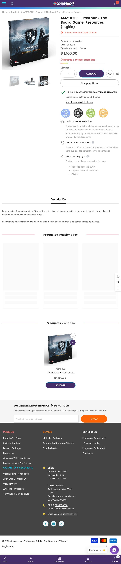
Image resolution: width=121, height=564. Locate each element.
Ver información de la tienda (79, 102)
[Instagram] (53, 524)
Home (5, 12)
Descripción (58, 199)
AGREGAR (91, 73)
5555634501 (68, 508)
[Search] (12, 4)
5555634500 (61, 505)
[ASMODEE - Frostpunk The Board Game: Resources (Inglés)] (60, 349)
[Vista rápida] (73, 342)
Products (15, 12)
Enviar (94, 418)
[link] (21, 297)
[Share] (116, 73)
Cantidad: (65, 67)
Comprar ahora (89, 83)
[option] (29, 43)
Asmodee (77, 41)
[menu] (4, 3)
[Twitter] (61, 524)
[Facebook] (46, 524)
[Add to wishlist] (110, 73)
